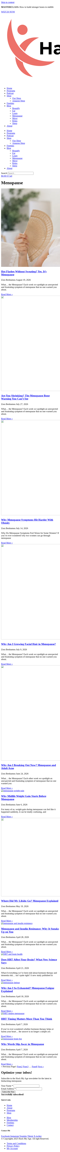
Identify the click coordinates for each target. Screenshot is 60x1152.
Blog (9, 106)
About (9, 126)
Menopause (17, 116)
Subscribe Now (8, 1092)
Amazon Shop (18, 101)
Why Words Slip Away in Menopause (22, 1044)
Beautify (16, 108)
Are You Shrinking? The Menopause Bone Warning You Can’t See (25, 397)
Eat (13, 111)
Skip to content (7, 2)
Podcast (10, 93)
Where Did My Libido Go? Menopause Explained (29, 900)
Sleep (14, 123)
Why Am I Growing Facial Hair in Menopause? (28, 644)
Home (9, 88)
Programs (11, 91)
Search (4, 173)
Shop (9, 96)
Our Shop (16, 98)
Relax (14, 121)
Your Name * (7, 1086)
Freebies (10, 103)
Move (14, 118)
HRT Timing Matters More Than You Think (26, 1018)
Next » (41, 1066)
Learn (14, 113)
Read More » (7, 294)
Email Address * (8, 1089)
